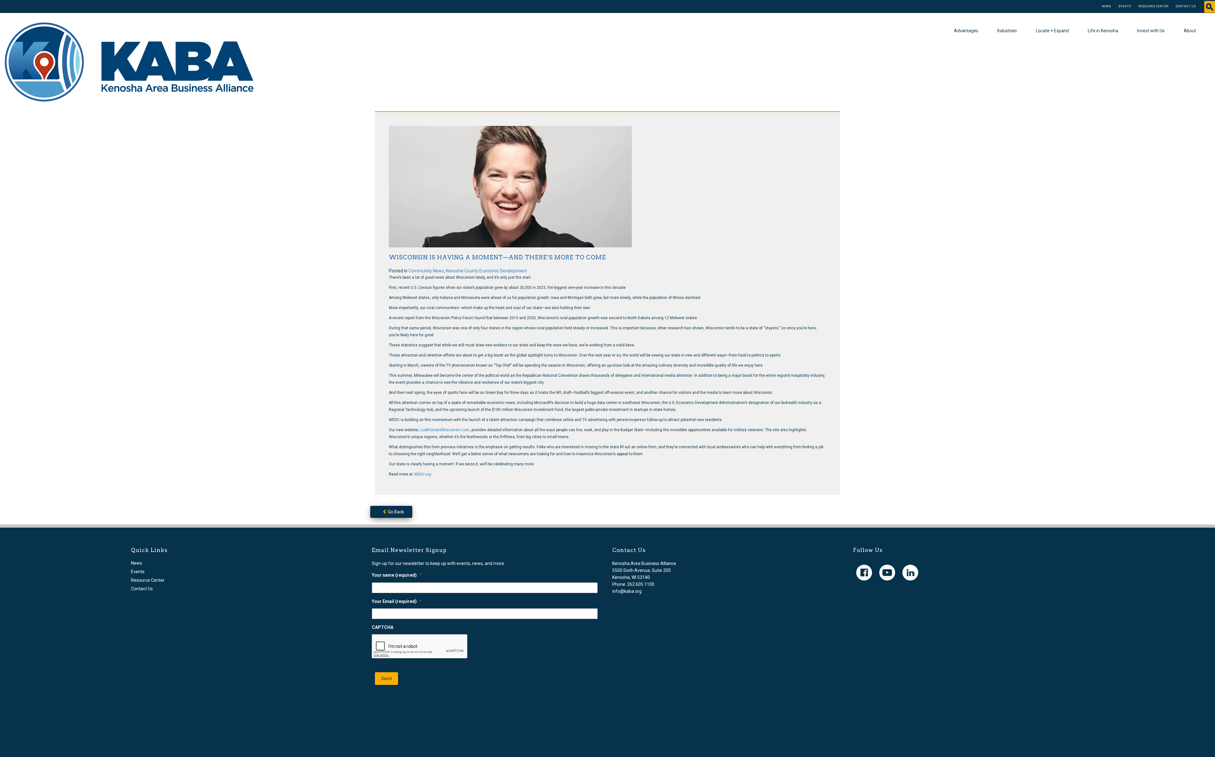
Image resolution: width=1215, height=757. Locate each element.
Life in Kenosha (1103, 30)
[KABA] (129, 61)
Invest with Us (1151, 30)
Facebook (864, 572)
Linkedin (910, 572)
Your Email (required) (396, 601)
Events (1124, 6)
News (1106, 6)
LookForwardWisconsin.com (445, 430)
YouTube (887, 572)
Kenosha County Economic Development (486, 270)
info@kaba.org (627, 591)
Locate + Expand (1052, 30)
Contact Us (1186, 6)
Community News (426, 270)
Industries (1007, 30)
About (1190, 30)
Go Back (395, 511)
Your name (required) (396, 575)
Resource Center (1153, 6)
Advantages (966, 30)
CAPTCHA (382, 627)
